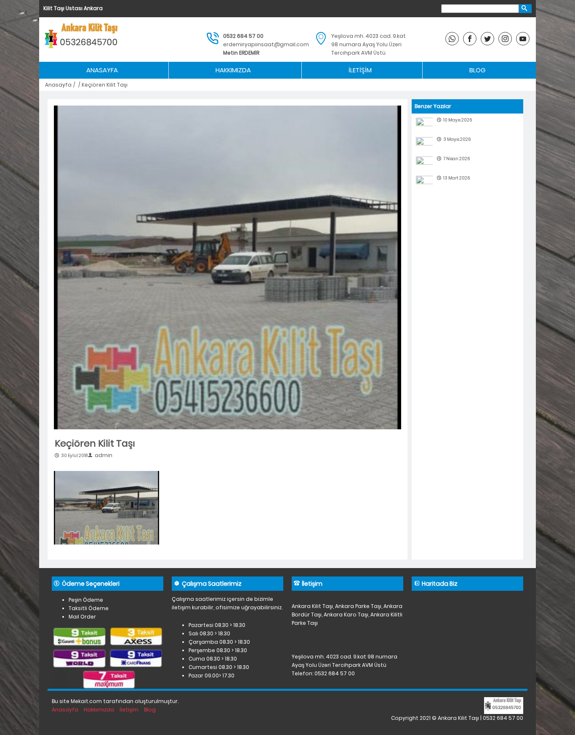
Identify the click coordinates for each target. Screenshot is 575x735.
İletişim (360, 70)
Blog (477, 70)
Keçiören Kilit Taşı (95, 443)
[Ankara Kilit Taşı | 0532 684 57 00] (82, 39)
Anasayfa (102, 70)
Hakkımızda (233, 70)
